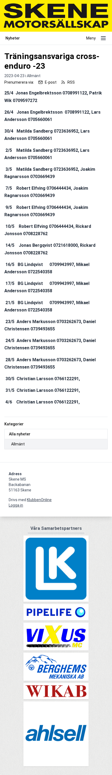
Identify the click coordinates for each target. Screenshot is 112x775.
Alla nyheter (19, 434)
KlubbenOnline (39, 500)
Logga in (16, 505)
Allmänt (18, 444)
